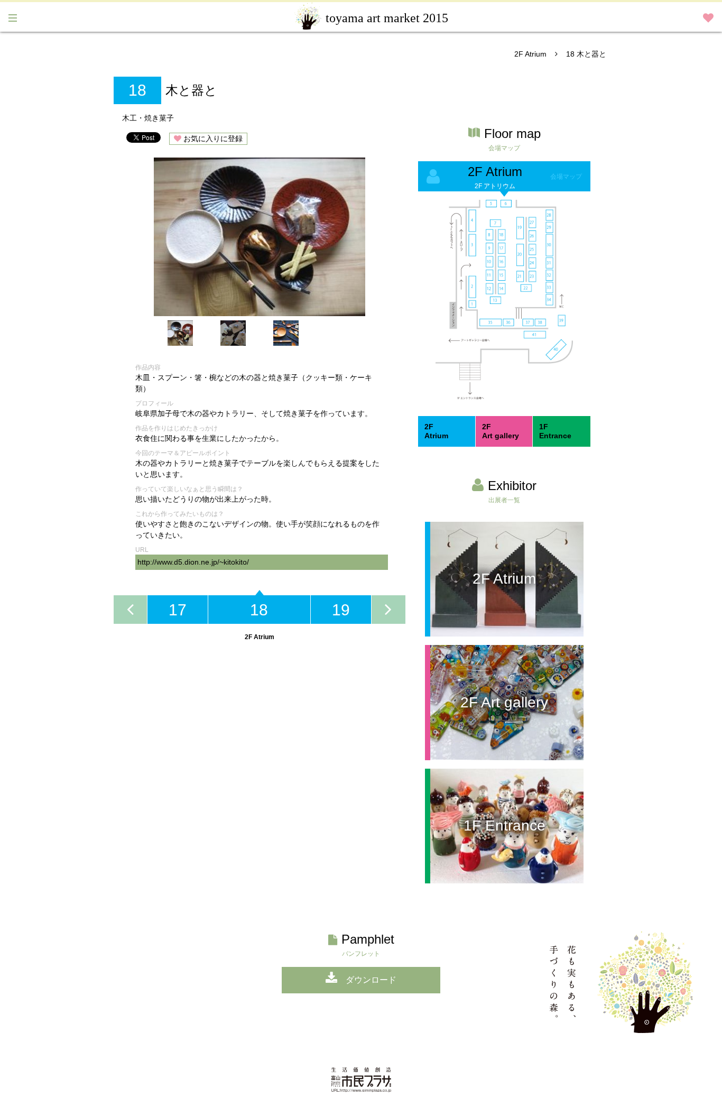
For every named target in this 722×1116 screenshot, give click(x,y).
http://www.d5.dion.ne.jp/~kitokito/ (193, 562)
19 (341, 610)
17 (178, 610)
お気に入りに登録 (213, 138)
